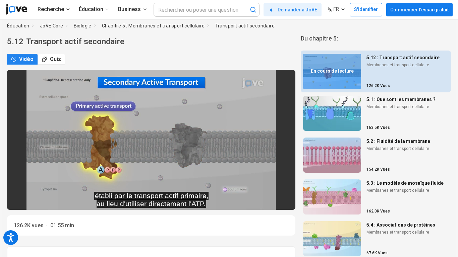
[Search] (253, 9)
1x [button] (269, 200)
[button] (284, 79)
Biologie (83, 25)
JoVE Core (51, 25)
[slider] (121, 200)
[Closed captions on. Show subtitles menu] (282, 200)
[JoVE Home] (16, 9)
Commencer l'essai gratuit (419, 9)
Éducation (18, 25)
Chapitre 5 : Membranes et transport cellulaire (153, 25)
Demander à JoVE (297, 9)
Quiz (55, 59)
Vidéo (26, 59)
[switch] (230, 200)
